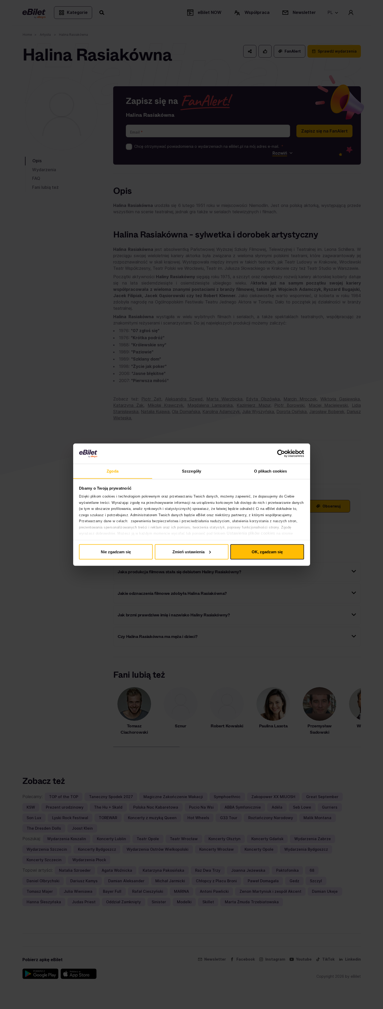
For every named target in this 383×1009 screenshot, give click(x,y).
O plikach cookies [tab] (270, 471)
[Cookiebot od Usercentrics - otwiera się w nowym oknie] (281, 454)
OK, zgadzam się (267, 551)
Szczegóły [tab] (191, 471)
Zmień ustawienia (188, 551)
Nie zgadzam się (116, 551)
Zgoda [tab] (112, 471)
